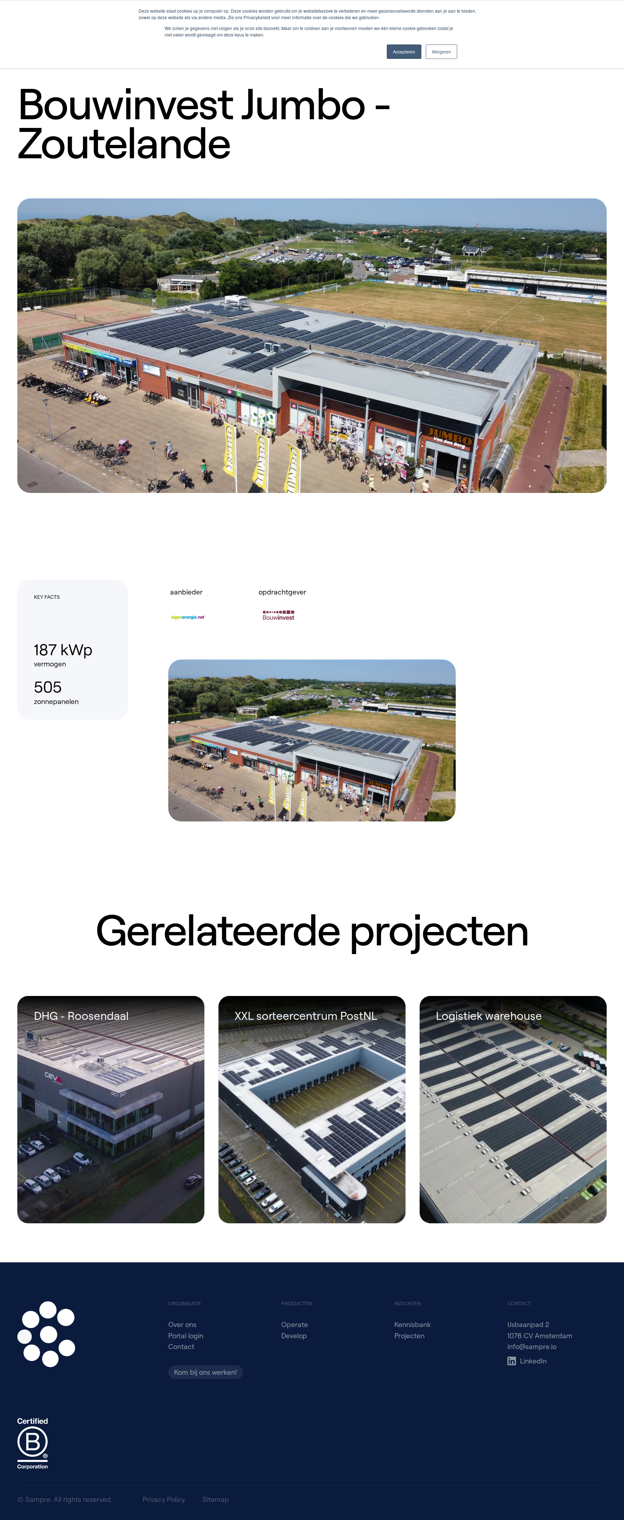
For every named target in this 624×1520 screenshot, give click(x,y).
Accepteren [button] (404, 51)
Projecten (409, 1335)
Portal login (185, 1335)
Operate (294, 1324)
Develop (294, 1335)
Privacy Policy (164, 1499)
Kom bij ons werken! (205, 1372)
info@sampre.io (531, 1346)
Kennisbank (412, 1324)
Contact (181, 1346)
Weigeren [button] (441, 51)
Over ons (182, 1324)
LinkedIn (533, 1360)
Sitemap (215, 1499)
